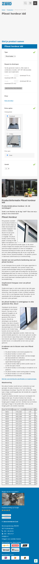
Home (3, 10)
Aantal (7, 164)
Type (6, 52)
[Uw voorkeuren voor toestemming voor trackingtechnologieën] (36, 561)
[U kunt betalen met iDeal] (6, 558)
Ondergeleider (8, 112)
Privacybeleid (7, 515)
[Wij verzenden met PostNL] (15, 558)
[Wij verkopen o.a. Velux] (15, 545)
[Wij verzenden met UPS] (25, 558)
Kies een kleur (9, 100)
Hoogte (6, 81)
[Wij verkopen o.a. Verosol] (6, 550)
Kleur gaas (7, 151)
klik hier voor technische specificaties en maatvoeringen (19, 379)
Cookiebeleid (7, 517)
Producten (10, 10)
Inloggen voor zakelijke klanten (11, 539)
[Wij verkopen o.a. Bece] (15, 550)
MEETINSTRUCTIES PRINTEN (13, 88)
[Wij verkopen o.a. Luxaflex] (25, 545)
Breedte (7, 75)
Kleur (6, 96)
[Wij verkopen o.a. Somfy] (6, 545)
